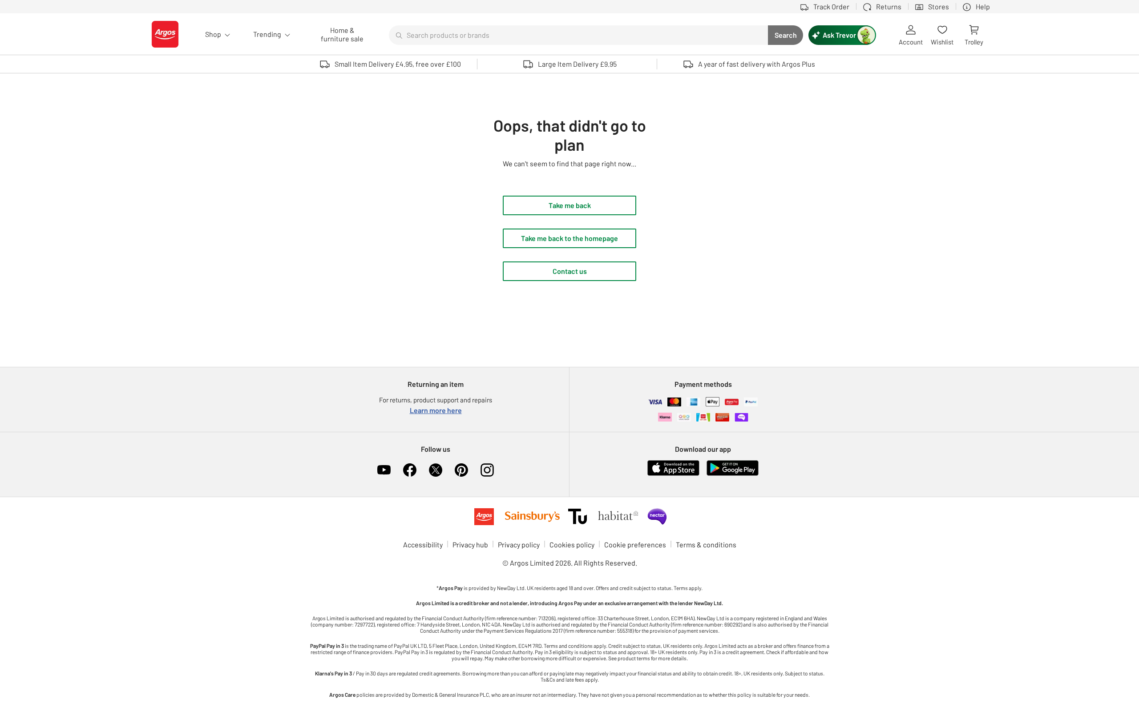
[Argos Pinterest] (461, 470)
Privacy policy (519, 544)
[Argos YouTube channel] (384, 470)
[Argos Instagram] (487, 470)
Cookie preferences (635, 544)
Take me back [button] (570, 205)
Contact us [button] (570, 271)
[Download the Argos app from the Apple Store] (673, 474)
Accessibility (423, 544)
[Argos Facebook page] (409, 470)
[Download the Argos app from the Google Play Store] (733, 474)
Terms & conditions (706, 544)
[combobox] (578, 35)
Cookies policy (571, 544)
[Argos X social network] (435, 470)
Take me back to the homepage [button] (569, 238)
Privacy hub (470, 544)
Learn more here (436, 410)
